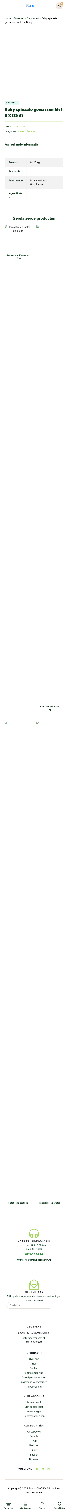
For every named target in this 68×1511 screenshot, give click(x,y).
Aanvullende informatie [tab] (21, 144)
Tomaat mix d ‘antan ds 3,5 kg (18, 257)
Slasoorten (33, 18)
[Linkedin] (42, 1469)
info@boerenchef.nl (40, 1260)
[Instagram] (48, 1469)
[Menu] (8, 6)
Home (8, 18)
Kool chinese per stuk (49, 1203)
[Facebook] (37, 1469)
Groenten (19, 18)
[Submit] (56, 1305)
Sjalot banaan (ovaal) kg (50, 708)
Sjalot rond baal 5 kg (18, 1203)
